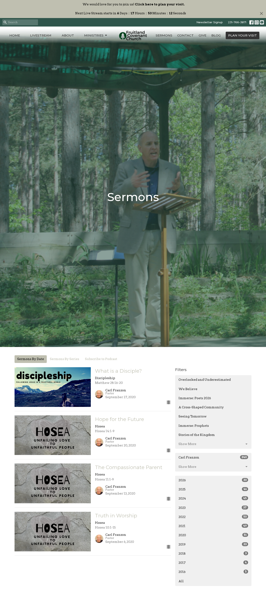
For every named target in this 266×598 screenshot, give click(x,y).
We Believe (188, 389)
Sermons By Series (64, 359)
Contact (185, 35)
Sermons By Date (30, 359)
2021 (213, 526)
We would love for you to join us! (134, 4)
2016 (213, 572)
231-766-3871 (237, 22)
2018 (213, 554)
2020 (213, 535)
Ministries (93, 35)
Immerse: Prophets (194, 426)
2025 (213, 489)
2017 (213, 563)
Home (14, 35)
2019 (213, 544)
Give (202, 35)
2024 (213, 498)
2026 (213, 480)
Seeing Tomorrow (193, 416)
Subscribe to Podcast (101, 359)
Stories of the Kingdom (197, 435)
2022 (213, 517)
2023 (213, 508)
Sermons (164, 35)
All (181, 581)
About (68, 35)
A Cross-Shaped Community (201, 407)
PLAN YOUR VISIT (242, 35)
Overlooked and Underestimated (205, 380)
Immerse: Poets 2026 (195, 398)
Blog (216, 35)
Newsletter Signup (209, 22)
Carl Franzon (213, 457)
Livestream (40, 35)
